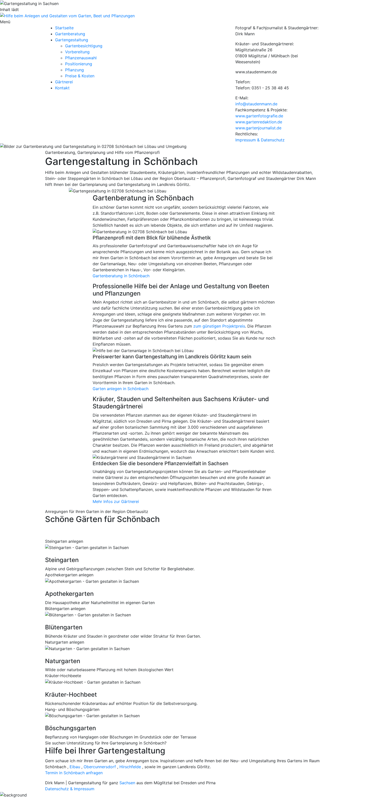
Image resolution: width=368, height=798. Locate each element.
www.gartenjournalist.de (258, 127)
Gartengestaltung (71, 39)
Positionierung (78, 63)
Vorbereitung (77, 51)
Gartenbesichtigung (83, 45)
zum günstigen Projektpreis (219, 326)
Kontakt (62, 87)
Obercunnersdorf (100, 766)
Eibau (75, 766)
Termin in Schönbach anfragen (74, 772)
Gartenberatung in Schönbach (121, 275)
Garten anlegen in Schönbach (120, 388)
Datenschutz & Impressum (69, 788)
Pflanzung (74, 69)
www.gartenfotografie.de (259, 115)
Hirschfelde (130, 766)
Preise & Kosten (79, 75)
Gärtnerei (64, 81)
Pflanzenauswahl (81, 57)
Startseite (64, 27)
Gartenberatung (70, 33)
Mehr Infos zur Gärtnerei (116, 501)
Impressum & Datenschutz (260, 139)
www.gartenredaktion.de (258, 121)
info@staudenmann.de (256, 103)
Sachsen (127, 782)
